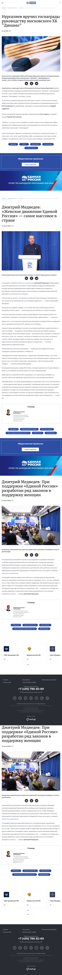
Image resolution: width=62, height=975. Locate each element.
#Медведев (13, 429)
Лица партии (26, 679)
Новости (21, 7)
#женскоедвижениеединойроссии (24, 628)
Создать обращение (30, 164)
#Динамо (13, 144)
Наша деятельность (12, 7)
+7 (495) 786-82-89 (31, 689)
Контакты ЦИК (7, 682)
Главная (4, 7)
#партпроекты (45, 625)
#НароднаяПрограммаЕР (29, 429)
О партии (5, 679)
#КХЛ (24, 144)
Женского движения (25, 283)
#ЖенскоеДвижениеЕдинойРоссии (18, 433)
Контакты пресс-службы (29, 682)
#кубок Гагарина (31, 148)
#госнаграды (48, 144)
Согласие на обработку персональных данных (31, 711)
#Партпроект (38, 433)
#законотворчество (30, 625)
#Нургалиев (35, 144)
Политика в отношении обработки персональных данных (31, 710)
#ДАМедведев (50, 433)
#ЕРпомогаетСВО (47, 429)
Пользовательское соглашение (31, 707)
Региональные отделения (49, 679)
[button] (29, 664)
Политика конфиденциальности (31, 708)
